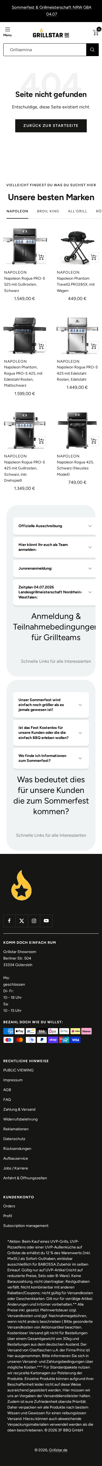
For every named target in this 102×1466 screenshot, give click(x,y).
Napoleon (17, 211)
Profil (7, 1216)
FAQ (7, 1099)
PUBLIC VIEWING (18, 1070)
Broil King (48, 211)
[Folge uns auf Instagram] (34, 921)
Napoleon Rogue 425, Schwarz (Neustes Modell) (75, 468)
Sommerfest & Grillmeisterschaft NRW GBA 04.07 (51, 11)
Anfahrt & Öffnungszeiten (25, 1178)
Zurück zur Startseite (51, 125)
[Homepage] (21, 870)
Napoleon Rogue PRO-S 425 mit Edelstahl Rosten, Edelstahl (77, 373)
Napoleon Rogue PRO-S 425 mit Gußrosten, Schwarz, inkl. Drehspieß (24, 471)
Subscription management (25, 1225)
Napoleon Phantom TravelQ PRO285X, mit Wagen (76, 284)
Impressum (13, 1080)
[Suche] (92, 50)
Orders (9, 1206)
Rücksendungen (17, 1148)
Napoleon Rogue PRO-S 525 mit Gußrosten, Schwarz (24, 284)
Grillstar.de (58, 1450)
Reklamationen (16, 1129)
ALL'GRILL (77, 211)
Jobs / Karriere (15, 1168)
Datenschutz (14, 1139)
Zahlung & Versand (19, 1109)
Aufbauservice (15, 1158)
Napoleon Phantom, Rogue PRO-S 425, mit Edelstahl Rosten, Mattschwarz (23, 376)
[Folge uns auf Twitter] (22, 921)
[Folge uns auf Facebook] (9, 921)
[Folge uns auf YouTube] (46, 921)
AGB (7, 1090)
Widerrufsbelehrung (20, 1119)
